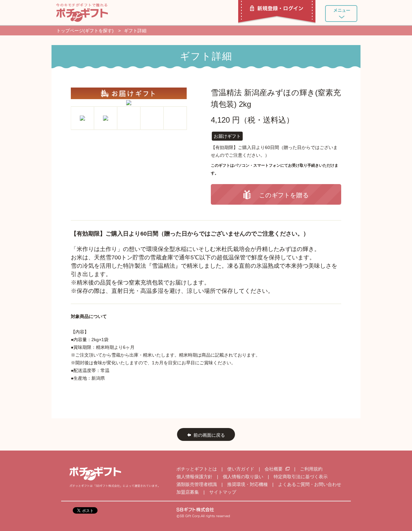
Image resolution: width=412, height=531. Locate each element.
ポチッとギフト (82, 12)
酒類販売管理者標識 (196, 484)
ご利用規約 (311, 468)
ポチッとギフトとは (196, 468)
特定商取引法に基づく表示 (301, 476)
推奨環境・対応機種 (247, 484)
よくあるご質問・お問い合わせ (309, 484)
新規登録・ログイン (276, 11)
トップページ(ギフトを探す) (85, 30)
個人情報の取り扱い (243, 476)
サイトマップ (222, 492)
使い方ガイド (240, 468)
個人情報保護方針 (194, 476)
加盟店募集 (187, 492)
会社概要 (274, 468)
